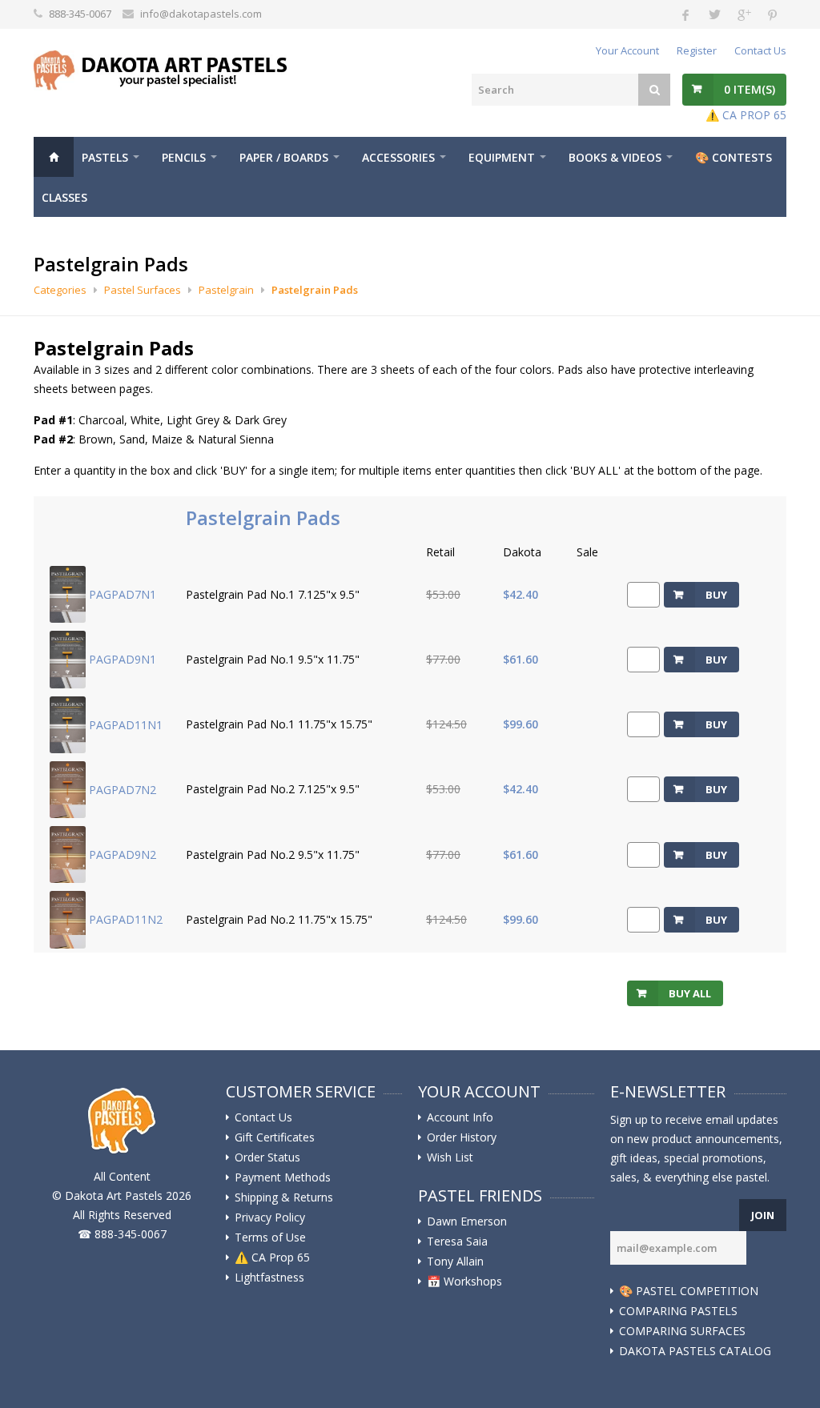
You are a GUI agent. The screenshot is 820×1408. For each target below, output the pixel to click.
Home (54, 157)
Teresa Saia (457, 1241)
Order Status (267, 1157)
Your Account (627, 50)
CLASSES (64, 197)
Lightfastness (269, 1277)
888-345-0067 (80, 13)
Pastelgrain (226, 290)
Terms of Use (270, 1237)
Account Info (460, 1117)
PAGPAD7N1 (122, 594)
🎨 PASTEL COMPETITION (688, 1291)
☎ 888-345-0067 (122, 1234)
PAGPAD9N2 (122, 854)
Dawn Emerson (467, 1221)
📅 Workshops (464, 1281)
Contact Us (760, 50)
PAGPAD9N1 (122, 659)
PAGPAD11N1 (126, 724)
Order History (461, 1137)
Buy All (690, 993)
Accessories (398, 157)
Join (762, 1215)
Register (697, 50)
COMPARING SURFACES (682, 1331)
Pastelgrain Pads (314, 290)
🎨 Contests (733, 157)
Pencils (184, 157)
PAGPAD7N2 (122, 788)
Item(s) (749, 89)
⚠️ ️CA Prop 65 (272, 1257)
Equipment (501, 157)
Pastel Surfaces (142, 290)
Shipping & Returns (284, 1197)
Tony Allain (455, 1261)
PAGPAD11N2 (126, 919)
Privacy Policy (270, 1217)
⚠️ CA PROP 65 (745, 114)
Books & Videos (615, 157)
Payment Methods (283, 1177)
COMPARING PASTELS (678, 1311)
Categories (60, 290)
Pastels (105, 157)
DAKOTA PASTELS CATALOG (695, 1351)
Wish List (450, 1157)
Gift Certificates (275, 1137)
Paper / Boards (283, 157)
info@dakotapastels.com (201, 13)
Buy (716, 595)
